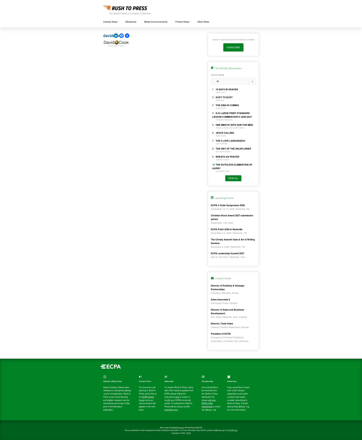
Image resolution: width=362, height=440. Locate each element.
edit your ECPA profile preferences (209, 403)
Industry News (110, 21)
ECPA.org (233, 430)
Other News (203, 21)
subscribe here (171, 409)
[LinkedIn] (116, 35)
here (177, 396)
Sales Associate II (220, 299)
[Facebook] (121, 35)
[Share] (127, 35)
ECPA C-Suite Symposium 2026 (228, 205)
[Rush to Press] (125, 8)
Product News (182, 21)
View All (233, 178)
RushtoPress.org (177, 427)
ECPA (188, 433)
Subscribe (233, 47)
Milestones (130, 21)
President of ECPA (221, 333)
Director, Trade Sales (222, 323)
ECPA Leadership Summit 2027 (227, 253)
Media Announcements (155, 21)
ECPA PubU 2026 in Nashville (227, 229)
